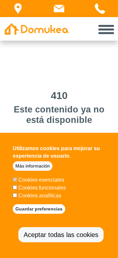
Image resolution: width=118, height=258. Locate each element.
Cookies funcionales (42, 187)
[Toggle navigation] (106, 29)
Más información (32, 166)
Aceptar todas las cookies (61, 234)
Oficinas (21, 16)
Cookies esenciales (41, 180)
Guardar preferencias (39, 208)
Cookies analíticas (39, 195)
